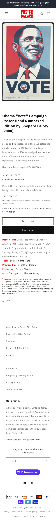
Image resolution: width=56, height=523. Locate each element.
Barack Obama (23, 269)
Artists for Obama (27, 264)
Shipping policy (19, 516)
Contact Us (11, 368)
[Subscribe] (46, 461)
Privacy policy (31, 512)
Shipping (5, 201)
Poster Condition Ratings (18, 334)
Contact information (37, 516)
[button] (6, 13)
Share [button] (8, 300)
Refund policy (17, 512)
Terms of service (46, 512)
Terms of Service (14, 389)
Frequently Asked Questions (20, 375)
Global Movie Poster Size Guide (21, 327)
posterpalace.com (26, 508)
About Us (11, 355)
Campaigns (24, 260)
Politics (13, 260)
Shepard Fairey (32, 273)
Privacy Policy (13, 382)
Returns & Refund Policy (18, 348)
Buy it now (28, 230)
